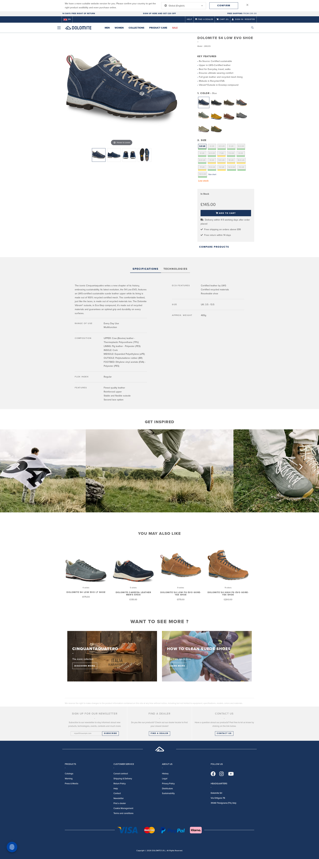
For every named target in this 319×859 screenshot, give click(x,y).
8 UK (241, 153)
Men (107, 27)
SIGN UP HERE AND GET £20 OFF (159, 13)
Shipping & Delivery (122, 778)
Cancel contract (120, 773)
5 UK (231, 146)
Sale (175, 27)
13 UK (241, 167)
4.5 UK (222, 146)
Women (119, 27)
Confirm (223, 5)
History (165, 773)
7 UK (221, 153)
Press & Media (71, 783)
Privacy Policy (168, 783)
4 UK (212, 146)
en (69, 19)
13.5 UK (202, 174)
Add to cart (227, 213)
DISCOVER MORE (84, 666)
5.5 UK (241, 146)
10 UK (231, 160)
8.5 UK (202, 160)
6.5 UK (212, 153)
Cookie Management (123, 808)
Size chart (212, 174)
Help (189, 19)
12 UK (221, 167)
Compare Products (214, 246)
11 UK (202, 167)
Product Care (158, 27)
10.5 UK (241, 160)
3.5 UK (202, 146)
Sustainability (168, 793)
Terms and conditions (123, 813)
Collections (136, 27)
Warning (69, 778)
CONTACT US (224, 733)
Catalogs (69, 773)
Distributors (167, 788)
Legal (164, 778)
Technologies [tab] (175, 269)
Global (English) (176, 5)
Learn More (177, 666)
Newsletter (118, 798)
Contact (117, 793)
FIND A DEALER (159, 733)
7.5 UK (231, 153)
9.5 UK (221, 160)
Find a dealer (119, 803)
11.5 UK (212, 167)
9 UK (212, 160)
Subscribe (110, 733)
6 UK (202, 153)
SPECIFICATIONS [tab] (146, 269)
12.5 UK (231, 167)
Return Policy (119, 783)
